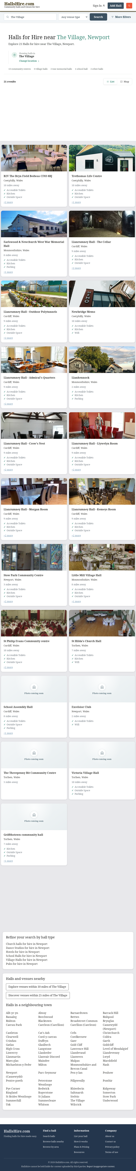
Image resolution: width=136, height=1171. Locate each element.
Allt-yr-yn (12, 1013)
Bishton (10, 1021)
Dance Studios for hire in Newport (27, 948)
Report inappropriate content (100, 1166)
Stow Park (109, 1096)
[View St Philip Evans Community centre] (34, 623)
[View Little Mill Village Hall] (102, 557)
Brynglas (108, 1021)
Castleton (12, 1033)
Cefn (73, 1033)
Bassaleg (11, 1017)
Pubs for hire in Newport (22, 964)
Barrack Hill (110, 1013)
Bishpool (108, 1017)
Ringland (11, 1092)
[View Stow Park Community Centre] (34, 557)
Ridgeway (109, 1088)
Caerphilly (9, 180)
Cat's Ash (44, 1033)
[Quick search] (129, 5)
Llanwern (76, 1057)
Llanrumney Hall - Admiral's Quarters (29, 377)
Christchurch (111, 1033)
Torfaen (76, 645)
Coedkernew (78, 1037)
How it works (81, 1141)
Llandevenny (111, 1053)
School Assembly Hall (18, 707)
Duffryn (43, 1041)
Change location (28, 60)
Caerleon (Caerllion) (51, 1025)
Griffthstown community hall (23, 835)
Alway (42, 1013)
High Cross (13, 1049)
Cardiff (75, 246)
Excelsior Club (81, 707)
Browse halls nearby (53, 1141)
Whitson (43, 1104)
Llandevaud (78, 1053)
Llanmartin (13, 1057)
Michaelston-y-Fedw (18, 1064)
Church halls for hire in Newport (26, 944)
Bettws (74, 1017)
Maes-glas (12, 1060)
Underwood (110, 1100)
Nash (106, 1064)
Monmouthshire (12, 250)
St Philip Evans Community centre (26, 641)
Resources (79, 1152)
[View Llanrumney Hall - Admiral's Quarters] (34, 359)
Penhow (108, 1072)
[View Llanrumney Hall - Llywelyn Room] (102, 425)
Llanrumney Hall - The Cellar (91, 242)
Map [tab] (126, 81)
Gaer (73, 1041)
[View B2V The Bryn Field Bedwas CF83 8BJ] (34, 158)
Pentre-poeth (14, 1080)
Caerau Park (14, 1025)
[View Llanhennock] (102, 359)
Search (98, 17)
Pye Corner (13, 1088)
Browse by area (51, 1146)
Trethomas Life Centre (87, 176)
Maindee (43, 1060)
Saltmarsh (76, 1092)
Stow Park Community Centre (23, 575)
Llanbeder (45, 1053)
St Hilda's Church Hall (86, 641)
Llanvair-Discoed (49, 1057)
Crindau (11, 1041)
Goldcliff (108, 1045)
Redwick (43, 1088)
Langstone (44, 1049)
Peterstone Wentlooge (45, 1082)
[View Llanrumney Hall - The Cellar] (102, 224)
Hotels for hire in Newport (23, 952)
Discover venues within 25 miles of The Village (37, 995)
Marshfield (110, 1060)
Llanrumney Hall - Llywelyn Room (95, 443)
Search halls (49, 1136)
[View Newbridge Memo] (102, 294)
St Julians (44, 1096)
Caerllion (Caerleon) (83, 1025)
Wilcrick (75, 1104)
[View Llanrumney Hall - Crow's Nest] (34, 425)
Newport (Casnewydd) (14, 1074)
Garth (106, 1041)
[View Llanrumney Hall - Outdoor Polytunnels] (34, 294)
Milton (42, 1064)
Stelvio (74, 1096)
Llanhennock (80, 377)
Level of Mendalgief (115, 1049)
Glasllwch (44, 1045)
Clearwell (12, 1037)
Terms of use (111, 1152)
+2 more (8, 202)
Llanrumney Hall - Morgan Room (26, 509)
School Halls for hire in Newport (26, 956)
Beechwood (45, 1017)
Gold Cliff (76, 1045)
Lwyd (106, 1057)
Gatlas (10, 1045)
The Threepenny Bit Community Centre (30, 773)
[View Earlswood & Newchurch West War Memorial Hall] (34, 224)
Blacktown (45, 1021)
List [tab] (112, 81)
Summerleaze (47, 1100)
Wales (19, 180)
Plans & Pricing (81, 1146)
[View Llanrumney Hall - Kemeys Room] (102, 491)
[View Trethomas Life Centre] (102, 158)
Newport (8, 579)
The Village (77, 1100)
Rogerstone (45, 1092)
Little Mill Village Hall (87, 575)
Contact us (110, 1141)
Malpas (75, 1060)
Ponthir (107, 1080)
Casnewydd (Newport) (110, 1027)
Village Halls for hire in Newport (26, 960)
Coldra (107, 1037)
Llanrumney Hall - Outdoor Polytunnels (30, 312)
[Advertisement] (68, 111)
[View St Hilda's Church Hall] (102, 623)
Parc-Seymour (47, 1072)
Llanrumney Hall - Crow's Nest (24, 443)
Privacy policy (112, 1146)
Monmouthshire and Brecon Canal (83, 1066)
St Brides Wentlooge (19, 1096)
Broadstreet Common (84, 1021)
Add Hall (116, 5)
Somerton (109, 1092)
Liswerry (12, 1053)
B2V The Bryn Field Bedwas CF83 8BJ (28, 176)
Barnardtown (79, 1013)
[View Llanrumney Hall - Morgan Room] (34, 491)
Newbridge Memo (83, 312)
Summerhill (13, 1100)
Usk (8, 1104)
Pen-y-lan (76, 1072)
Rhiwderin (77, 1088)
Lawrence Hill (79, 1049)
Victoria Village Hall (85, 773)
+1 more (76, 202)
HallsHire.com (17, 1131)
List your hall (80, 1136)
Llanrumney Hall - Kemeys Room (94, 509)
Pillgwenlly (77, 1080)
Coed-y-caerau (47, 1037)
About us (109, 1136)
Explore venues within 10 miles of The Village (37, 986)
